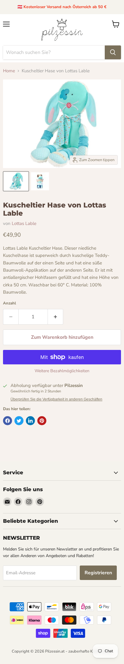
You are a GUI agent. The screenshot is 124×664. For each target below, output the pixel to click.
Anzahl (9, 303)
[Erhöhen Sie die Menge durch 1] (55, 317)
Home (9, 70)
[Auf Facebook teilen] (7, 420)
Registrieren (98, 572)
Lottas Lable (24, 223)
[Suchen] (113, 52)
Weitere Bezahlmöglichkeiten (62, 371)
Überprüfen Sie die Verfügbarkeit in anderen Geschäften (56, 399)
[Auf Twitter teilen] (18, 420)
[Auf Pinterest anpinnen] (41, 420)
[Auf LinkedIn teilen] (30, 420)
